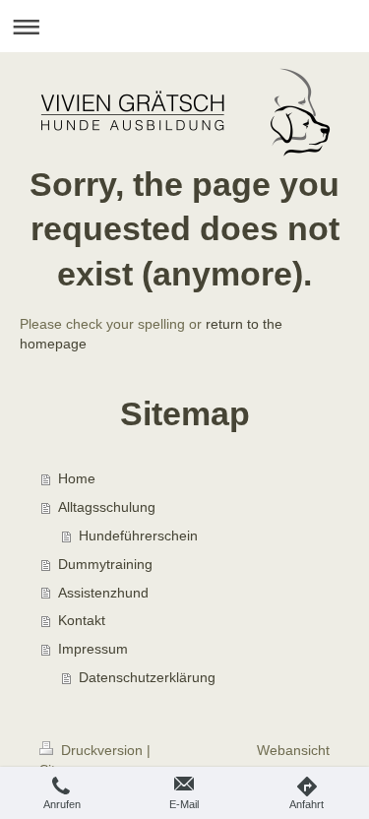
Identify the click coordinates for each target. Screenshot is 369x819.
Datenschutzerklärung (147, 677)
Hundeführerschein (138, 535)
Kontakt (81, 620)
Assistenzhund (103, 592)
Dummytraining (105, 564)
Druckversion (102, 750)
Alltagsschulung (106, 507)
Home (76, 478)
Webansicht (293, 750)
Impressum (93, 649)
